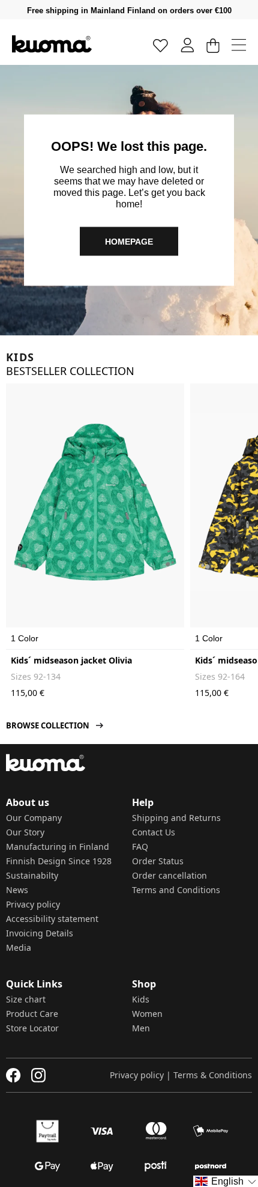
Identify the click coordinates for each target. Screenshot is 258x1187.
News (17, 890)
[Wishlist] (161, 45)
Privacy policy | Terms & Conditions (181, 1075)
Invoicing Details (39, 933)
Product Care (32, 1013)
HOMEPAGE (129, 241)
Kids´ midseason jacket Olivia (71, 660)
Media (18, 947)
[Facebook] (13, 1075)
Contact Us (153, 832)
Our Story (25, 832)
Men (141, 1028)
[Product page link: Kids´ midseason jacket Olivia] (95, 502)
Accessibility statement (52, 918)
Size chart (26, 999)
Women (147, 1013)
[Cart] (213, 45)
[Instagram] (38, 1075)
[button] (225, 1181)
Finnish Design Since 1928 (59, 861)
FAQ (140, 846)
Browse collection (47, 725)
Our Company (34, 817)
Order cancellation (169, 875)
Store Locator (32, 1028)
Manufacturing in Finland (57, 846)
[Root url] (52, 44)
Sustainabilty (32, 875)
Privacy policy (33, 904)
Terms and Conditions (176, 890)
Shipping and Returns (176, 817)
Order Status (158, 861)
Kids (140, 999)
